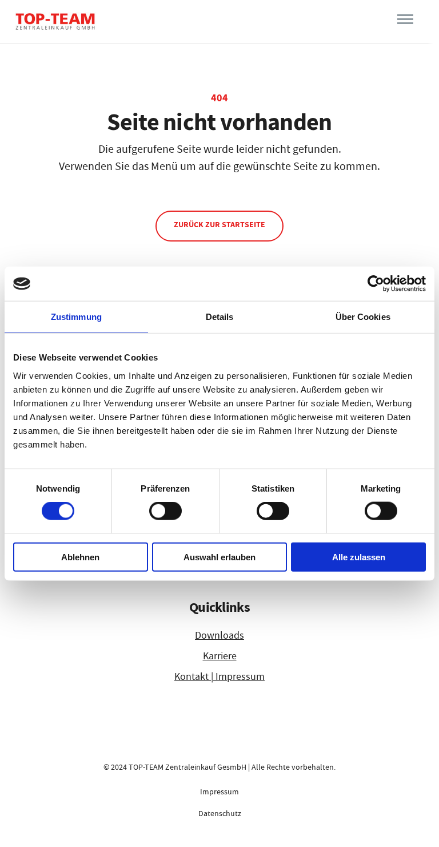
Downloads (219, 635)
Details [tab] (220, 317)
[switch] (165, 511)
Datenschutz (219, 813)
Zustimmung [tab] (76, 317)
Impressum (219, 791)
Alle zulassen (358, 556)
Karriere (220, 656)
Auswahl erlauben (219, 556)
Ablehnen (80, 556)
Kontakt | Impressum (219, 676)
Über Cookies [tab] (363, 317)
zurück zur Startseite (219, 224)
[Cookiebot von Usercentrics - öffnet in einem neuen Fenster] (376, 283)
